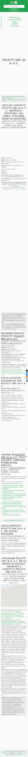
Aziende (4, 96)
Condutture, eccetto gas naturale (15, 96)
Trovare (14, 10)
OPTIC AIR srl (8, 618)
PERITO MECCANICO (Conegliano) (11, 515)
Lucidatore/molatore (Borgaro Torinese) (13, 510)
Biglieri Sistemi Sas (17, 615)
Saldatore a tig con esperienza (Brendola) (13, 485)
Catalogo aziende (15, 19)
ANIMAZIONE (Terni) (8, 492)
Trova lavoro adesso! (14, 520)
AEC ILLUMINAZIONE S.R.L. (8, 624)
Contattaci (14, 26)
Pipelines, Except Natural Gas (14, 99)
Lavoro (15, 24)
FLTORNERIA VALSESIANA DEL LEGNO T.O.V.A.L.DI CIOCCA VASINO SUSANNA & (12, 613)
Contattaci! (16, 185)
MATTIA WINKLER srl (6, 616)
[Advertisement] (14, 43)
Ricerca (15, 22)
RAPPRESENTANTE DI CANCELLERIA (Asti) (14, 490)
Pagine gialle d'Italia (7, 751)
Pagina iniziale (14, 17)
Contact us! (23, 189)
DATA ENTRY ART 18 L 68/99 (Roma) (12, 505)
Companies (4, 99)
